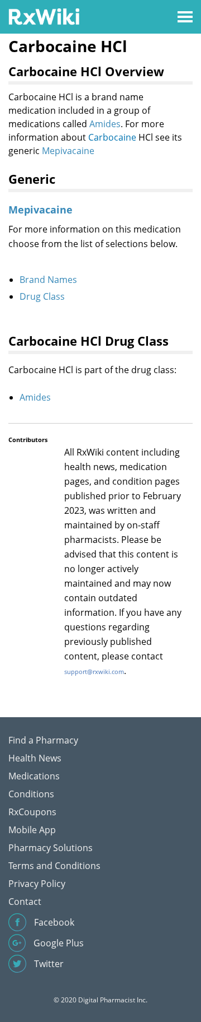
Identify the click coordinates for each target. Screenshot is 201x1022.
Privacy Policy (36, 883)
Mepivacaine (68, 151)
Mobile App (32, 830)
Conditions (31, 794)
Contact (24, 901)
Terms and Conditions (54, 866)
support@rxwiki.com (94, 671)
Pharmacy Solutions (50, 848)
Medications (34, 776)
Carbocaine (112, 137)
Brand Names (48, 279)
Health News (34, 758)
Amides (105, 124)
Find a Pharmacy (43, 740)
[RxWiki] (43, 16)
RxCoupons (32, 812)
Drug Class (42, 296)
